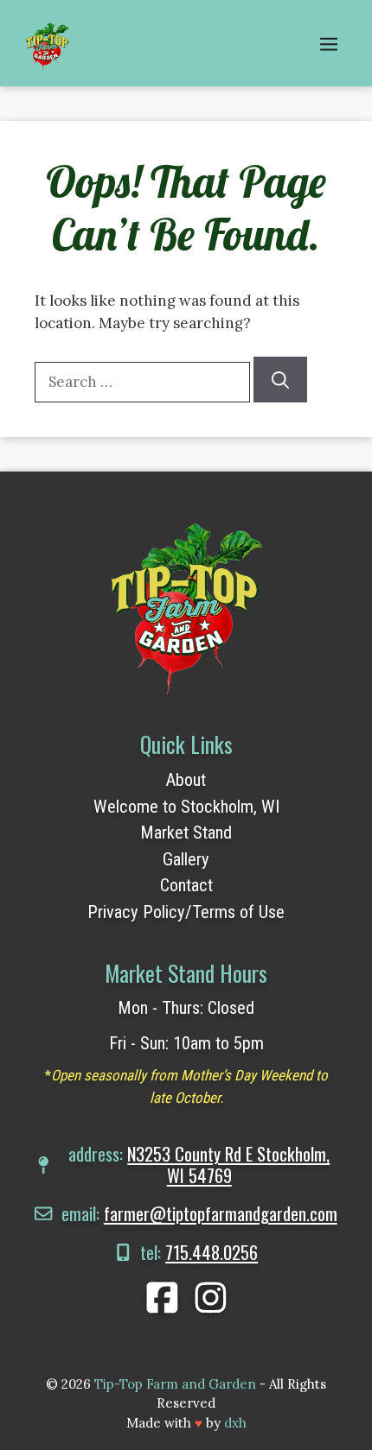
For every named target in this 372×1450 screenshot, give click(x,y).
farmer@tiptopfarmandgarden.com (220, 1213)
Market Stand (186, 832)
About (186, 779)
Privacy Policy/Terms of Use (186, 912)
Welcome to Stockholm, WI (186, 806)
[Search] (280, 379)
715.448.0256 (211, 1252)
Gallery (186, 859)
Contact (186, 885)
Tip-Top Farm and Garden (175, 1384)
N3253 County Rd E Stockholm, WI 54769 (228, 1164)
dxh (235, 1423)
